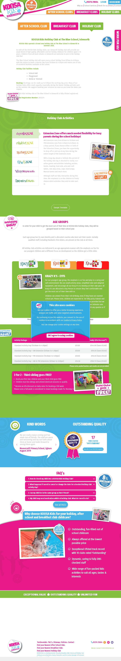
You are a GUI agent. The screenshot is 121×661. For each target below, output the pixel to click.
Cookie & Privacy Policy (73, 320)
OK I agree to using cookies (60, 335)
